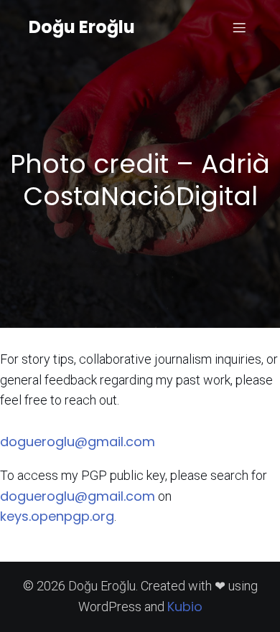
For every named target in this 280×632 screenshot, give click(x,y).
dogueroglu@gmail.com (77, 442)
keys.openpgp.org (57, 516)
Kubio (184, 607)
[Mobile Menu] (239, 27)
